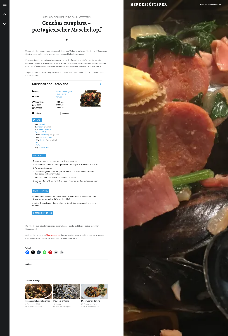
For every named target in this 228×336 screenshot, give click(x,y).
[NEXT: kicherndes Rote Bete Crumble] (5, 14)
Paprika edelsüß (45, 129)
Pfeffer (37, 145)
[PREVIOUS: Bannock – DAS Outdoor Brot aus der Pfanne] (5, 24)
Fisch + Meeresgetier (81, 17)
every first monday (62, 17)
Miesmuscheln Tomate (90, 301)
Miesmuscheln (44, 148)
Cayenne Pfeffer (41, 132)
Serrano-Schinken (46, 137)
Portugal (59, 97)
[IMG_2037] (90, 106)
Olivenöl (42, 124)
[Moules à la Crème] (66, 291)
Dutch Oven (48, 17)
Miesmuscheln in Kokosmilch (37, 301)
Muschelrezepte (53, 235)
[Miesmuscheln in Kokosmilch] (38, 291)
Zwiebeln (39, 127)
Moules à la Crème (61, 301)
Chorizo (42, 140)
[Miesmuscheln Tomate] (94, 291)
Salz (36, 142)
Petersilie (44, 135)
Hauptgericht (61, 94)
